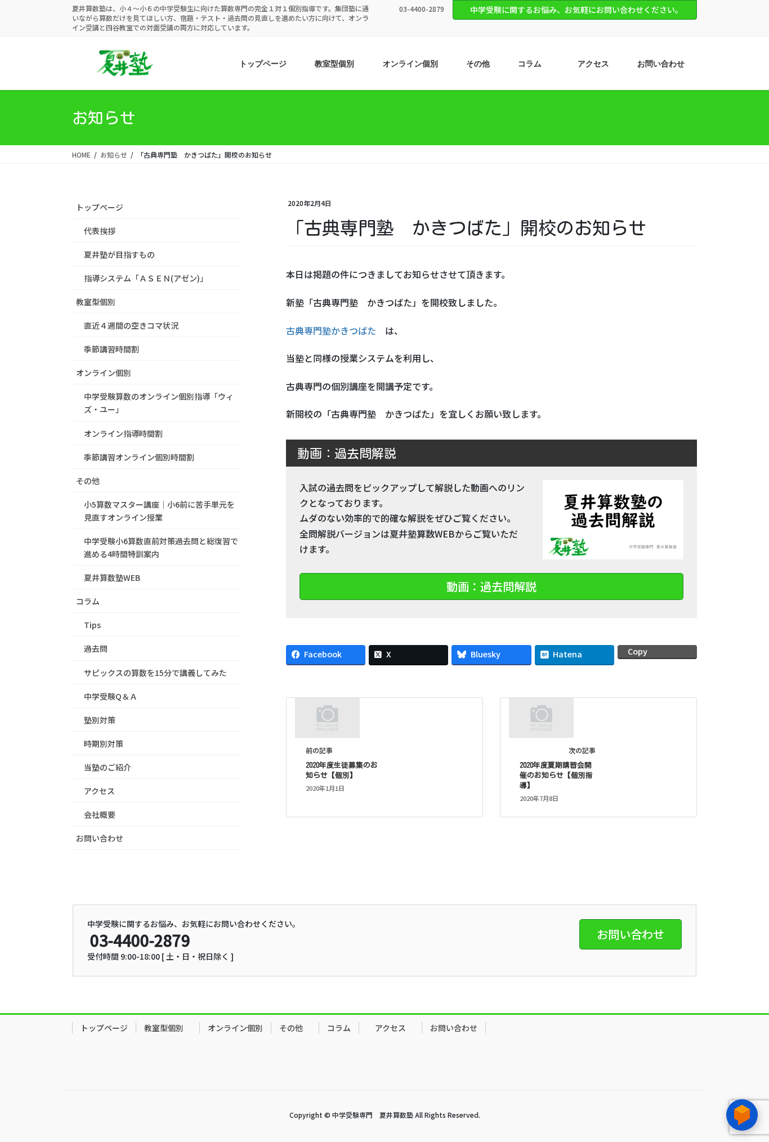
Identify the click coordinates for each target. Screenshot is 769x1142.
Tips (92, 624)
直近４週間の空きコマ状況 (131, 325)
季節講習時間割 (111, 349)
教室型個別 (99, 301)
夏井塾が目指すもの (119, 254)
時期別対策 (103, 743)
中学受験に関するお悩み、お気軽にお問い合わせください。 (576, 9)
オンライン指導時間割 (123, 433)
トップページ (99, 207)
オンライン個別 (103, 372)
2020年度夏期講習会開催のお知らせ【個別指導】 (556, 775)
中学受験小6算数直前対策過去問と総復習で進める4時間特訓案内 (161, 547)
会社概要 (99, 814)
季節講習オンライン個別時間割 (139, 457)
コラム (88, 601)
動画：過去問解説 (491, 586)
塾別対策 (99, 719)
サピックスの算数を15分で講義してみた (155, 672)
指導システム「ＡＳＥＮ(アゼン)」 (146, 278)
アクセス (99, 790)
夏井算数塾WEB (112, 577)
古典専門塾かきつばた (331, 330)
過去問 (96, 648)
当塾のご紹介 (107, 767)
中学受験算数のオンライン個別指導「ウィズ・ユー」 (159, 403)
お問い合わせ (99, 838)
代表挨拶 (99, 230)
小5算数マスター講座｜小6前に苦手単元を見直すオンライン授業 (159, 511)
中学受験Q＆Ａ (110, 696)
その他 (92, 480)
